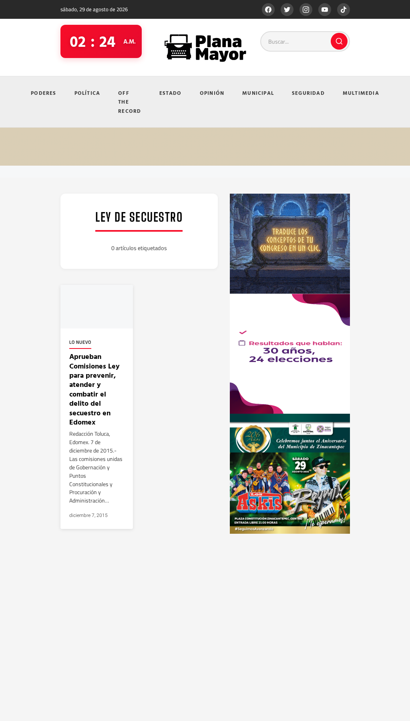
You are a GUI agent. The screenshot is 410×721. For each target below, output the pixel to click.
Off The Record (129, 102)
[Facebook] (268, 9)
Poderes (43, 93)
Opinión (212, 93)
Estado (170, 93)
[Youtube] (324, 9)
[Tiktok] (343, 9)
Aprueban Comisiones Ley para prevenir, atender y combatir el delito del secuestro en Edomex (94, 389)
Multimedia (361, 93)
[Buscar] (339, 41)
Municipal (258, 93)
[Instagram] (305, 9)
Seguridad (308, 93)
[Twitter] (287, 9)
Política (87, 93)
